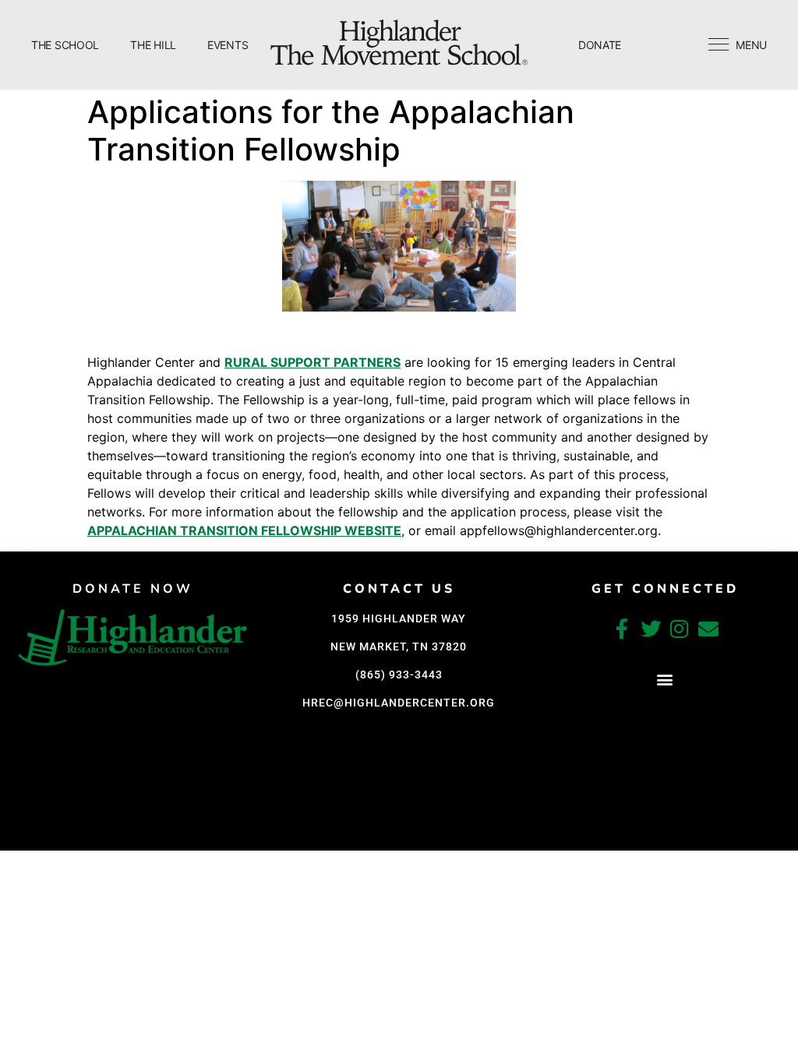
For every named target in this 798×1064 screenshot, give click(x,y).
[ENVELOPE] (708, 628)
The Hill (153, 44)
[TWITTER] (651, 628)
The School (65, 44)
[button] (665, 679)
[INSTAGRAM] (679, 628)
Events (227, 44)
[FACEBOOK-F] (622, 628)
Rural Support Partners (312, 362)
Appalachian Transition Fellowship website (244, 530)
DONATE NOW (132, 588)
